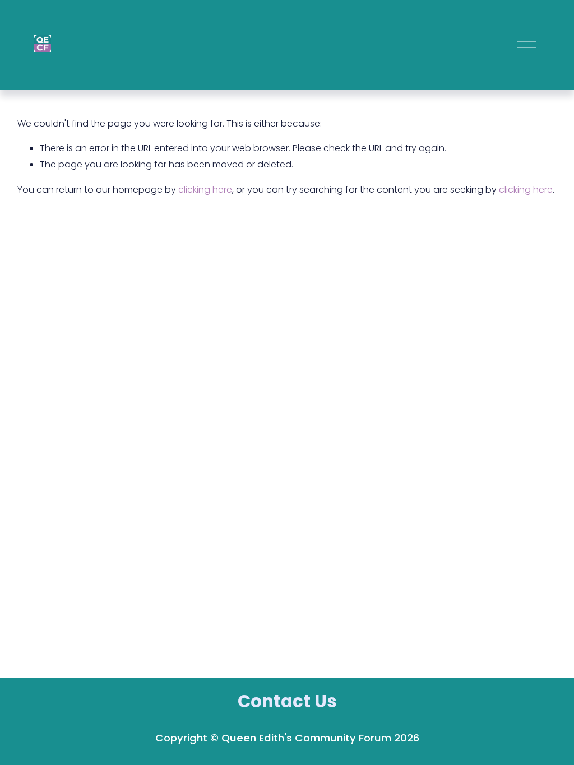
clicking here (205, 189)
